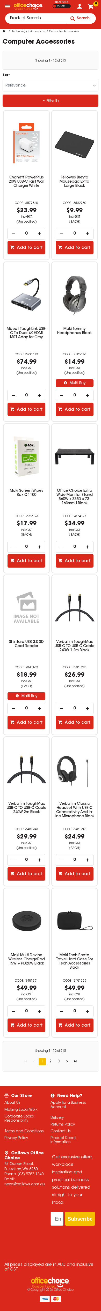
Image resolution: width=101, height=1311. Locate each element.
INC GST (61, 6)
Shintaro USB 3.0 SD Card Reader (26, 644)
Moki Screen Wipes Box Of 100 (26, 493)
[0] (91, 8)
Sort (6, 75)
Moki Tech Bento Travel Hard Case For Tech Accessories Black (74, 962)
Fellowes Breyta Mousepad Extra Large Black (74, 182)
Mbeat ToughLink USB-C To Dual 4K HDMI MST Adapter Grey (26, 333)
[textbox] (35, 18)
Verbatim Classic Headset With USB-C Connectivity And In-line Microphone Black (75, 810)
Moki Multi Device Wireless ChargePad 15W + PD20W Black (26, 960)
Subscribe (80, 1219)
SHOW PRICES (61, 2)
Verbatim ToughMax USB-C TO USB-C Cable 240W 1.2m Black (74, 646)
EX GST (54, 6)
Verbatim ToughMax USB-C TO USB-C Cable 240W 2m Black (26, 808)
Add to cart (29, 248)
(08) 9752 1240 (31, 1174)
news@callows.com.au (24, 1184)
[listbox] (51, 85)
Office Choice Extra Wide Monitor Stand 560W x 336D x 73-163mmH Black (74, 497)
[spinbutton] (26, 233)
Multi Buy (77, 383)
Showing (50, 60)
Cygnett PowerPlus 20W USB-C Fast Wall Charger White (26, 182)
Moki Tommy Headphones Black (74, 331)
